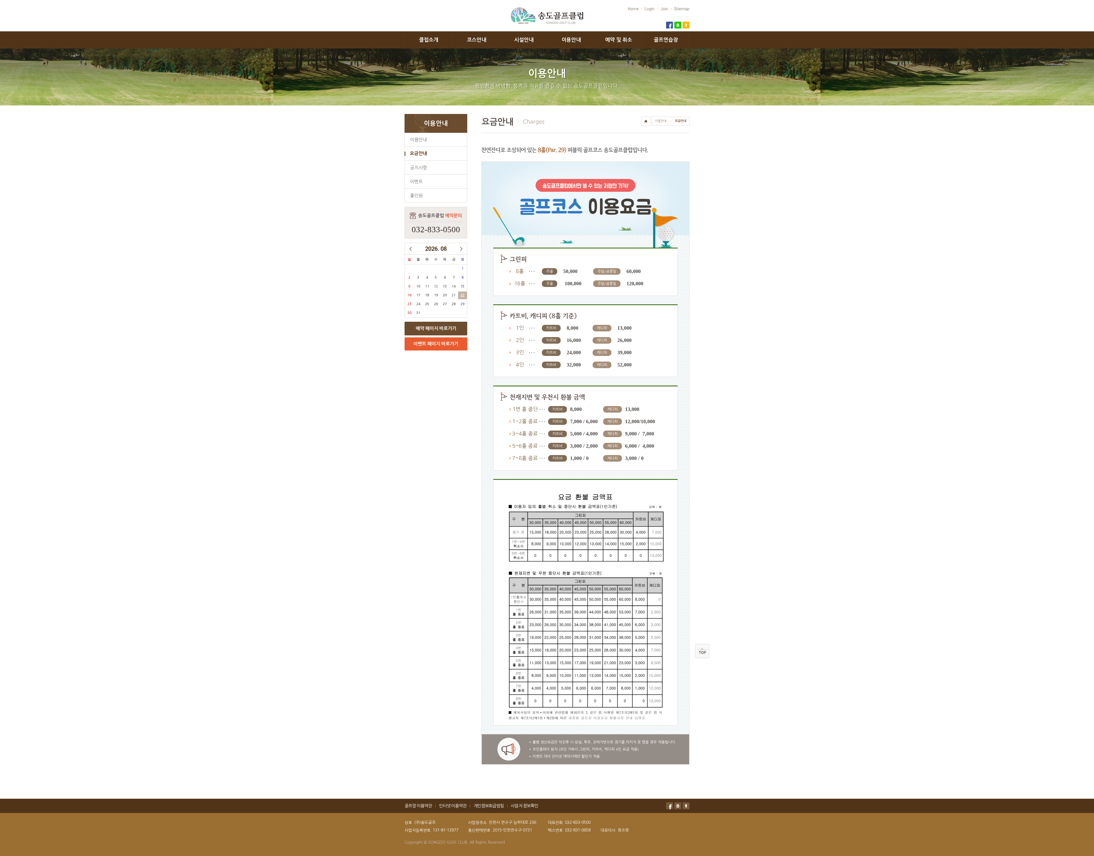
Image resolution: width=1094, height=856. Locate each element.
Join (664, 9)
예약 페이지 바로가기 (436, 328)
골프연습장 (666, 39)
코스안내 (476, 39)
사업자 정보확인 (524, 806)
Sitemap (681, 9)
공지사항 (418, 167)
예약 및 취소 (618, 39)
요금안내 (418, 153)
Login (649, 9)
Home (633, 9)
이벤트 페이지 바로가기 (435, 344)
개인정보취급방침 (488, 806)
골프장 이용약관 (418, 806)
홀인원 (416, 195)
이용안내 (571, 39)
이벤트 (416, 181)
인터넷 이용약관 (452, 806)
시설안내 (524, 39)
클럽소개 (428, 39)
